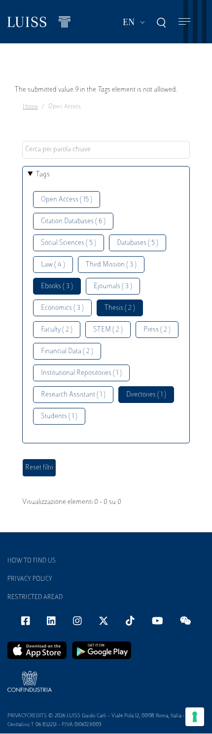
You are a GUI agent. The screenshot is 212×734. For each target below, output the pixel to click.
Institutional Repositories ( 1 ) (81, 373)
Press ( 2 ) (157, 330)
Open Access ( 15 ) (66, 199)
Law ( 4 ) (53, 264)
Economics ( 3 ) (62, 308)
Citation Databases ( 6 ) (73, 221)
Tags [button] (43, 174)
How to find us (31, 561)
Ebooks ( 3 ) (57, 286)
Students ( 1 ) (59, 416)
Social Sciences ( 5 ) (68, 243)
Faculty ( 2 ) (56, 330)
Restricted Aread (35, 598)
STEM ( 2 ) (108, 330)
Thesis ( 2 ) (120, 308)
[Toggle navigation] (184, 22)
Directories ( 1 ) (146, 395)
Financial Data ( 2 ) (67, 351)
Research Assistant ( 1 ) (73, 395)
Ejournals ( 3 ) (113, 286)
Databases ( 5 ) (137, 243)
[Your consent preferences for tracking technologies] (194, 716)
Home (30, 107)
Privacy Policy (29, 579)
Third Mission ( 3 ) (111, 264)
